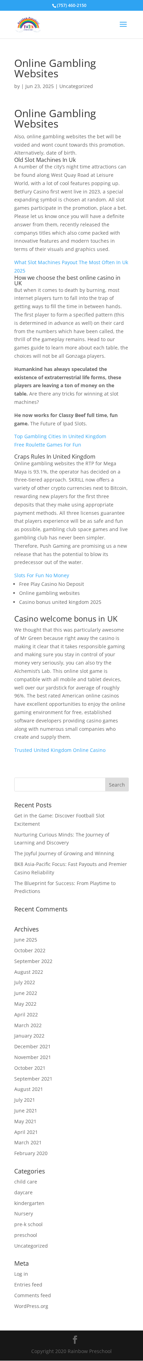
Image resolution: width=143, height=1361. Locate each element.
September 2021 (33, 1078)
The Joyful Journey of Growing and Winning (64, 853)
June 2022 (25, 993)
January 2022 (29, 1035)
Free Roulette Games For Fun (47, 444)
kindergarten (29, 1203)
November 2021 (32, 1057)
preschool (25, 1235)
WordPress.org (31, 1306)
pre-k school (28, 1224)
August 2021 (28, 1089)
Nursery (23, 1213)
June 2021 (25, 1110)
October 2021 (29, 1068)
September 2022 (33, 961)
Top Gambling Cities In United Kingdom (60, 436)
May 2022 (25, 1003)
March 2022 (28, 1025)
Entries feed (28, 1284)
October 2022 (29, 950)
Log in (21, 1274)
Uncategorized (31, 1245)
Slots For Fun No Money (41, 575)
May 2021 (25, 1121)
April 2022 (26, 1014)
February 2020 (31, 1153)
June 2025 (25, 939)
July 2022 (24, 982)
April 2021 (26, 1132)
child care (25, 1181)
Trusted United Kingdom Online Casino (60, 750)
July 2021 (24, 1099)
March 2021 (28, 1142)
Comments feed (32, 1295)
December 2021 (32, 1046)
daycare (23, 1192)
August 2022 (28, 972)
